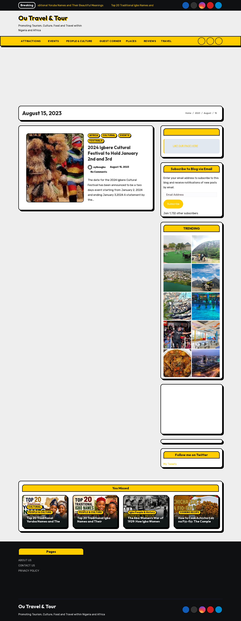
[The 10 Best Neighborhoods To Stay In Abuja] (206, 363)
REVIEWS (150, 41)
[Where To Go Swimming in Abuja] (206, 306)
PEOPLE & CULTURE (79, 41)
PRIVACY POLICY (28, 570)
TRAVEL (166, 41)
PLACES (131, 41)
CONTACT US (26, 565)
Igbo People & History (142, 512)
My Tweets (170, 464)
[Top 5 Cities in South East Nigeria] (177, 278)
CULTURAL (109, 135)
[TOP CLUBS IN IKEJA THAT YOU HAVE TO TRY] (177, 306)
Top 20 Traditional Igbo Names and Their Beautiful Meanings (93, 521)
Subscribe (173, 203)
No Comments (98, 172)
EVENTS (54, 41)
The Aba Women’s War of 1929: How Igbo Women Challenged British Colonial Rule (145, 523)
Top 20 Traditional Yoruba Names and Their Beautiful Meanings (44, 521)
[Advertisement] (120, 74)
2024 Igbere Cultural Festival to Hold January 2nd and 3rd (113, 153)
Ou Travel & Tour (43, 18)
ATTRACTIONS (31, 41)
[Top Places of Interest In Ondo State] (206, 249)
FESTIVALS (95, 140)
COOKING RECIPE (189, 512)
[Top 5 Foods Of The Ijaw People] (177, 363)
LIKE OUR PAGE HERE (191, 132)
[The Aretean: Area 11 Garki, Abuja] (206, 335)
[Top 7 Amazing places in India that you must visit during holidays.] (206, 278)
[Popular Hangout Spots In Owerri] (177, 335)
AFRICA (93, 135)
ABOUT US (25, 560)
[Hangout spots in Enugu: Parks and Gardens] (177, 249)
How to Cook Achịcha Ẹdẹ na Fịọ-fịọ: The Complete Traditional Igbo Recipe (196, 521)
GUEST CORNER (110, 41)
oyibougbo (99, 167)
